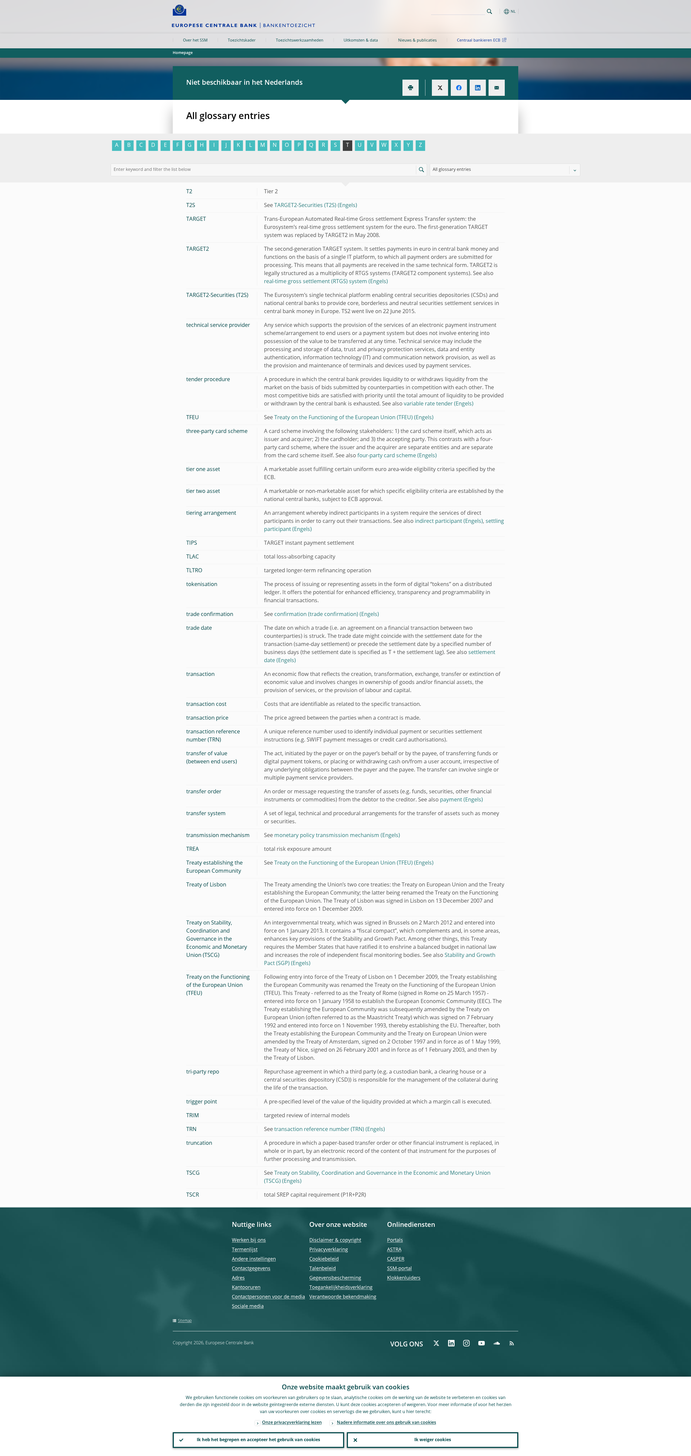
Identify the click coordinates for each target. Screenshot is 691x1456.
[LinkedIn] (451, 1343)
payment (451, 800)
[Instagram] (466, 1343)
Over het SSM (195, 40)
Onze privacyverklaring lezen (292, 1423)
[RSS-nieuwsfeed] (511, 1343)
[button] (499, 11)
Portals (395, 1240)
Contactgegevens (251, 1268)
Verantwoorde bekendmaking (342, 1297)
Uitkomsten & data (361, 40)
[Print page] (410, 88)
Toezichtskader (242, 40)
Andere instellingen (254, 1259)
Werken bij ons (249, 1240)
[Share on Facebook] (459, 88)
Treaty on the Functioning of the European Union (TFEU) (343, 418)
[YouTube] (481, 1343)
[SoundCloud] (496, 1343)
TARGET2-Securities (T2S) (305, 205)
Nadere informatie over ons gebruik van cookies (386, 1423)
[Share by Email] (497, 88)
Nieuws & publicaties (417, 40)
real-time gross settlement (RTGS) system (315, 282)
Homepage (183, 53)
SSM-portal (399, 1268)
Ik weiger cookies (432, 1440)
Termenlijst (245, 1249)
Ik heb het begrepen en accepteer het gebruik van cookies (258, 1440)
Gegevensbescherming (335, 1278)
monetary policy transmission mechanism (326, 835)
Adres (238, 1278)
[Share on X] (440, 88)
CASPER (395, 1259)
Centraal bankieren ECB (478, 40)
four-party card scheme (386, 456)
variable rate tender (428, 404)
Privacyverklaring (328, 1249)
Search (489, 11)
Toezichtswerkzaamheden (299, 40)
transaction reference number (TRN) (319, 1129)
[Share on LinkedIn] (478, 88)
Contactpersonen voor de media (268, 1297)
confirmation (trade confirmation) (316, 614)
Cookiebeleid (324, 1259)
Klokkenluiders (404, 1278)
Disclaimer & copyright (335, 1240)
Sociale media (248, 1306)
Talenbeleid (322, 1268)
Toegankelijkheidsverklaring (340, 1287)
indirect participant (438, 521)
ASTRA (394, 1249)
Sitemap (185, 1321)
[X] (436, 1343)
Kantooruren (246, 1287)
